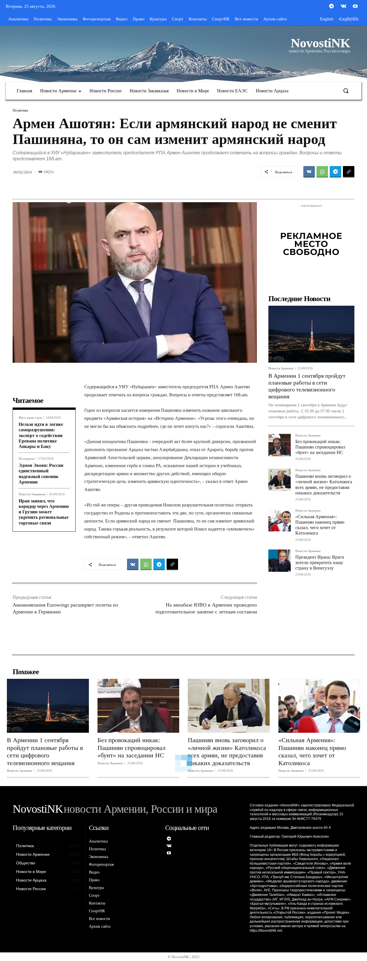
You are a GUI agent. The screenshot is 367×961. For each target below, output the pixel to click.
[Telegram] (331, 7)
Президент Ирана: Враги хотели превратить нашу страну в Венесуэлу (319, 562)
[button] (345, 90)
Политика (20, 110)
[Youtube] (355, 7)
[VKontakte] (343, 7)
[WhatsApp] (322, 172)
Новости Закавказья (32, 494)
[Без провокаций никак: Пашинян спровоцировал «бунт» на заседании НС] (279, 445)
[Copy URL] (348, 172)
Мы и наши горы (30, 417)
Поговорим (26, 458)
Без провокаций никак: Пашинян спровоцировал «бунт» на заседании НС (320, 447)
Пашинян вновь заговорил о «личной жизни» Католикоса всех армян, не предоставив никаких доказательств (227, 751)
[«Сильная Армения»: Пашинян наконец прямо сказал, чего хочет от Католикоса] (279, 520)
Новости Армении (281, 368)
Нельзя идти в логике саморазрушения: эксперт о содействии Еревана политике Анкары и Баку (41, 435)
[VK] (309, 172)
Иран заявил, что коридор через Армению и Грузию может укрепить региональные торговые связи (44, 511)
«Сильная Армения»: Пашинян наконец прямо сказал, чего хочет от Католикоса (319, 525)
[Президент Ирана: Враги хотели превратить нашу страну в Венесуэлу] (279, 560)
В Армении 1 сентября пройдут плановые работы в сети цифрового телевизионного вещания (45, 751)
